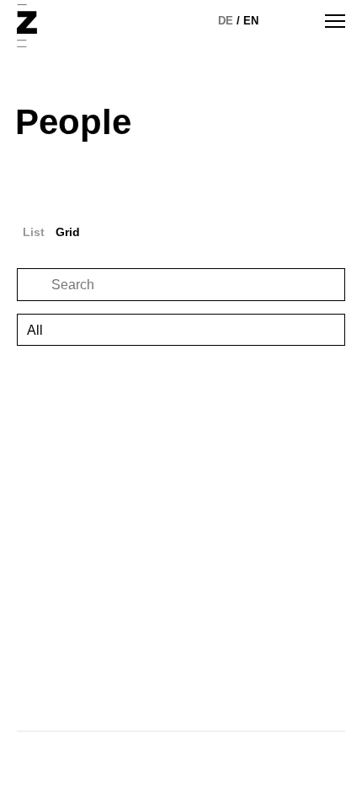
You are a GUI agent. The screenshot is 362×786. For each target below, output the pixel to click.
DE (225, 20)
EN (250, 20)
